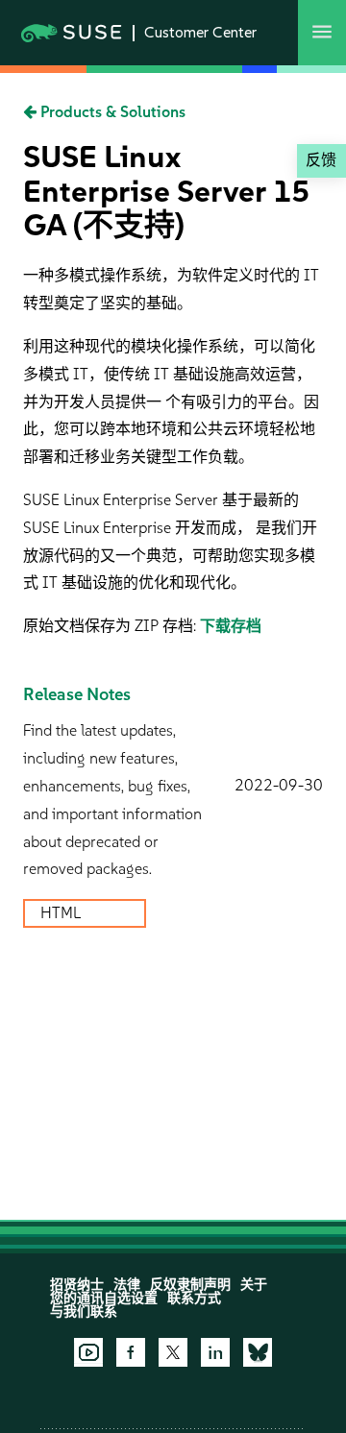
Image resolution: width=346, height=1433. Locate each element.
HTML (62, 913)
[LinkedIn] (215, 1352)
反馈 (321, 160)
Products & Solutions (111, 112)
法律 (126, 1284)
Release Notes (77, 694)
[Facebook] (130, 1352)
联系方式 (194, 1298)
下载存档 (230, 626)
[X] (173, 1352)
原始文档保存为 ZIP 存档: (111, 626)
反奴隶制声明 (190, 1284)
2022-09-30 (279, 785)
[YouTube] (88, 1352)
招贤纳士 (77, 1284)
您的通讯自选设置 (104, 1298)
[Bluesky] (257, 1352)
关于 (253, 1284)
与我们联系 (83, 1311)
